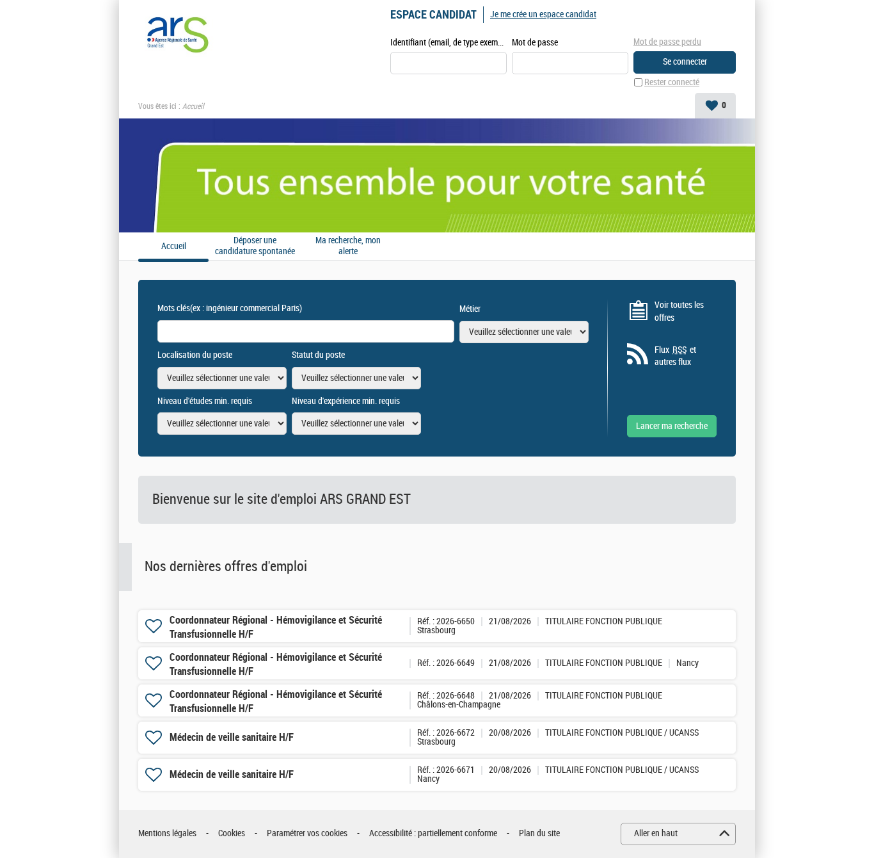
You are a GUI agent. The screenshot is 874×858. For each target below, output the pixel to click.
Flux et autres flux (675, 356)
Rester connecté (671, 82)
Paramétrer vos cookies (307, 833)
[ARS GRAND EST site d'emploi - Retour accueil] (176, 33)
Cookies (231, 833)
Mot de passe (535, 42)
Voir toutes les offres (679, 311)
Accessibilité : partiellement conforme (433, 833)
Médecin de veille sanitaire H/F (232, 737)
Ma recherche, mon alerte (348, 246)
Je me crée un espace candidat (543, 14)
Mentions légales (167, 833)
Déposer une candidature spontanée (255, 246)
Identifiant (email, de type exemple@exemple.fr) (448, 42)
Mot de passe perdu (667, 41)
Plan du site (539, 833)
